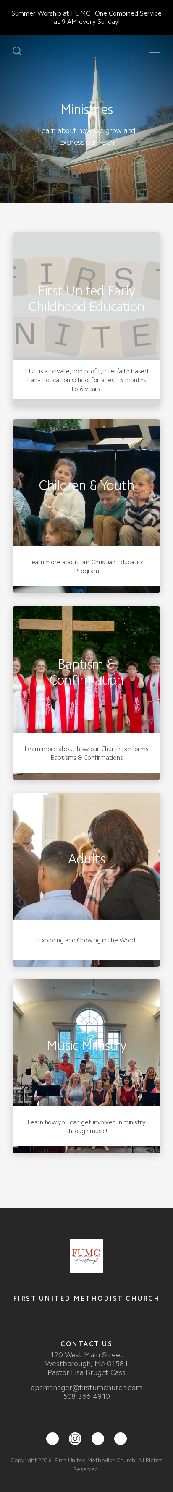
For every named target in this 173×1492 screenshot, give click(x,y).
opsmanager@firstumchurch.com (86, 1387)
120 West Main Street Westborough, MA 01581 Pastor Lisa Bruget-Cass (86, 1363)
